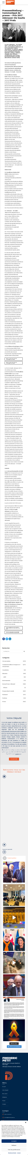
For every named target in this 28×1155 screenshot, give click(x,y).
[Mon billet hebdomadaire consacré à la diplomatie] (14, 1008)
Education (4, 673)
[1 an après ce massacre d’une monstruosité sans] (14, 1030)
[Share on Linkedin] (10, 639)
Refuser (14, 1145)
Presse (4, 701)
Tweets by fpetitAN (7, 849)
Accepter (14, 1141)
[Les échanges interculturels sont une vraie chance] (14, 895)
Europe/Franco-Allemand (8, 684)
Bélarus (5, 687)
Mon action (4, 1093)
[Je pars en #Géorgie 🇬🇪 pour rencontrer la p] (14, 963)
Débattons (4, 1097)
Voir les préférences (14, 1149)
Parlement (5, 694)
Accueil (4, 1086)
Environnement (6, 680)
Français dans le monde (8, 691)
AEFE (4, 677)
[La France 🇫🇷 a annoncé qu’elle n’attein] (14, 985)
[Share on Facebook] (3, 639)
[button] (25, 1122)
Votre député (5, 1090)
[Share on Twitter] (7, 639)
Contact (19, 1152)
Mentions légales (12, 1152)
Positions (4, 698)
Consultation (5, 670)
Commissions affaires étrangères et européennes (11, 665)
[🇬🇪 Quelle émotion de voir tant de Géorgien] (14, 917)
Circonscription (6, 661)
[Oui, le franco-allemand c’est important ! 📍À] (14, 872)
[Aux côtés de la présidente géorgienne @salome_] (14, 940)
